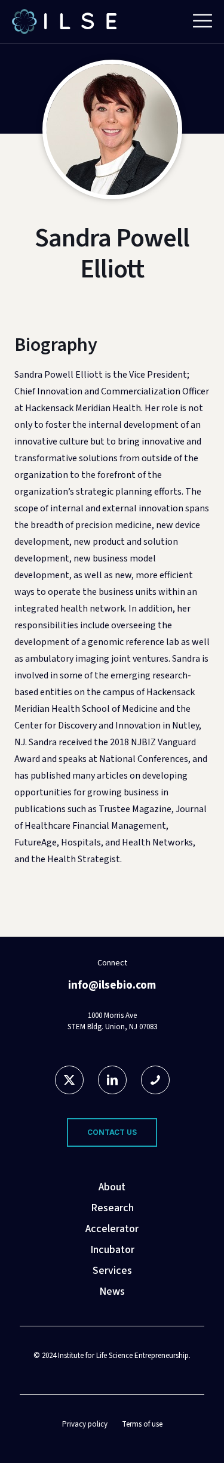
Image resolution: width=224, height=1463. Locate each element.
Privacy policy (85, 1424)
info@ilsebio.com (112, 985)
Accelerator (112, 1228)
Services (112, 1270)
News (112, 1291)
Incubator (112, 1249)
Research (112, 1207)
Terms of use (142, 1424)
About (112, 1187)
